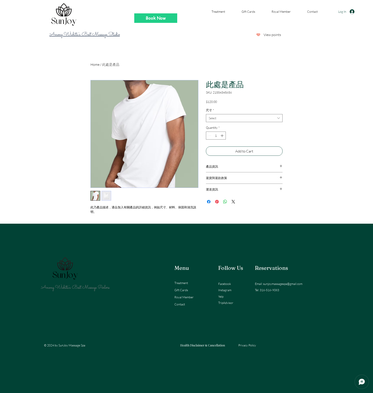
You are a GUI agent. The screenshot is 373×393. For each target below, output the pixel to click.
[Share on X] (233, 201)
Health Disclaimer (192, 345)
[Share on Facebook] (208, 201)
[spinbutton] (216, 135)
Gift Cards (181, 290)
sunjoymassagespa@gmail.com (282, 284)
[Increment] (222, 135)
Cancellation (216, 345)
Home (95, 64)
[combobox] (244, 118)
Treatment (181, 283)
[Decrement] (209, 135)
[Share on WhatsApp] (225, 201)
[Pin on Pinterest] (217, 201)
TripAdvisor (225, 303)
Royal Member (184, 297)
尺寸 (210, 110)
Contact (179, 304)
